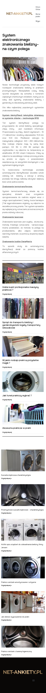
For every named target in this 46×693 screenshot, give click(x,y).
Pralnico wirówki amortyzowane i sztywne (18, 582)
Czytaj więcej (7, 294)
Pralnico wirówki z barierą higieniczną (16, 651)
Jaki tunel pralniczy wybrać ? (17, 395)
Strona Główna (38, 8)
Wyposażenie (38, 21)
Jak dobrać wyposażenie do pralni (15, 617)
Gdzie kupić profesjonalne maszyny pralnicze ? (20, 288)
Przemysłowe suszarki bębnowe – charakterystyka (22, 510)
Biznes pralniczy (38, 15)
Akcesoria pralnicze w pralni (16, 428)
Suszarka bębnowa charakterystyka (16, 475)
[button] (33, 680)
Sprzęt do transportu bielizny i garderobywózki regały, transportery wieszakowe (21, 325)
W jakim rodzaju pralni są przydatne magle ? (20, 361)
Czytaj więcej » (6, 478)
